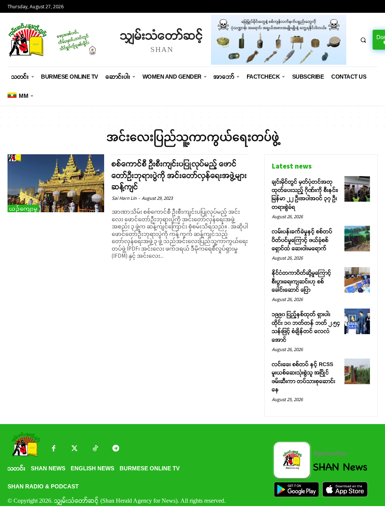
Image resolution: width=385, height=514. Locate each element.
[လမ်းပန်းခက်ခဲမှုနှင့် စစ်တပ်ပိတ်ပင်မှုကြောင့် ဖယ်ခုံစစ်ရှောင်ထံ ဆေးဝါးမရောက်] (357, 238)
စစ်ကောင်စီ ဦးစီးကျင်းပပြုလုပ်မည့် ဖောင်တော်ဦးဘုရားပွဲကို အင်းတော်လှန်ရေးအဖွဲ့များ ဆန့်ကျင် (179, 175)
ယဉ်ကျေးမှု (23, 208)
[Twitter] (74, 449)
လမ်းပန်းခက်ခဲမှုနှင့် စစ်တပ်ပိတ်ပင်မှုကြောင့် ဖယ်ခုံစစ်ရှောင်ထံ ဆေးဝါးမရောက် (302, 239)
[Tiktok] (94, 449)
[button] (363, 39)
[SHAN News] (60, 39)
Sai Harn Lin (124, 198)
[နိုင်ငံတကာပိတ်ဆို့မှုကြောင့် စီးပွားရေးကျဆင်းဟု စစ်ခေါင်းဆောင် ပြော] (357, 280)
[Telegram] (115, 449)
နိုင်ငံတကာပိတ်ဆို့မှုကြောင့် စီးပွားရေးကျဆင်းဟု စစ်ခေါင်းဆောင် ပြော (301, 281)
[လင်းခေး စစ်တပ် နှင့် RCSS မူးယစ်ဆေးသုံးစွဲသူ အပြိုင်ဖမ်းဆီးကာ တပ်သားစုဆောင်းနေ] (357, 371)
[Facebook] (53, 449)
